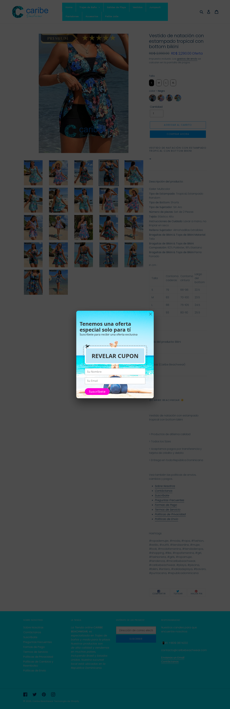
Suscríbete (97, 392)
